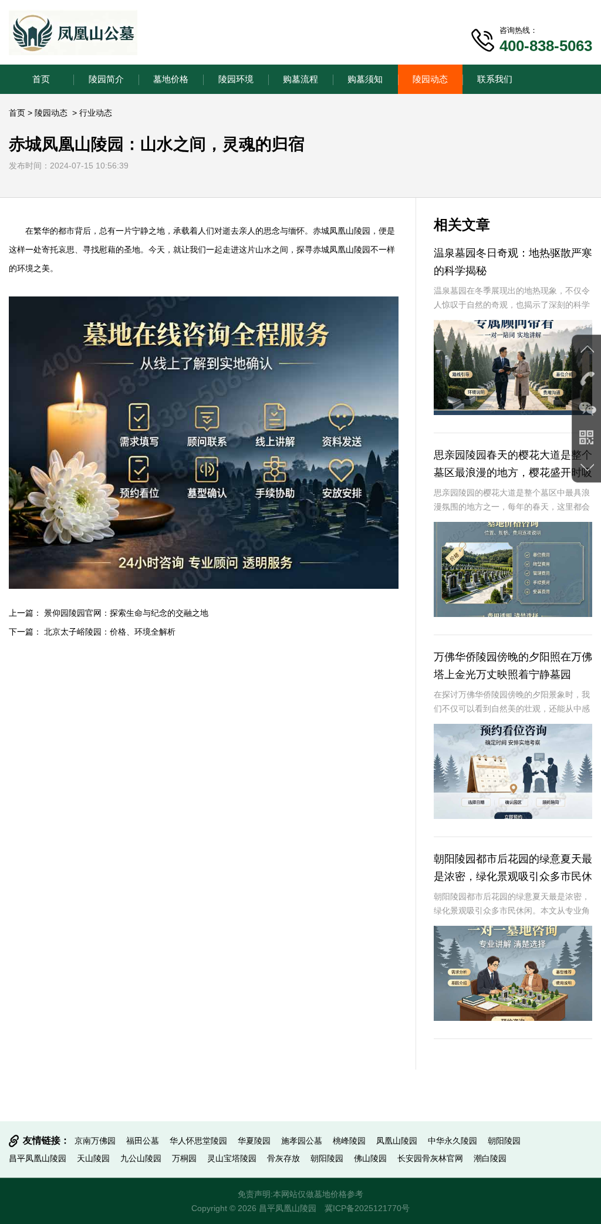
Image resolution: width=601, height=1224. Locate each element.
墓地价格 (170, 79)
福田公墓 (142, 1140)
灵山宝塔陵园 (231, 1158)
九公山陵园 (140, 1158)
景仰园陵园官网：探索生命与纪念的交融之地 (126, 613)
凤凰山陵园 (349, 230)
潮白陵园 (490, 1158)
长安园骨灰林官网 (430, 1158)
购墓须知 (365, 79)
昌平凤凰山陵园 (37, 1158)
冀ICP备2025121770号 (367, 1208)
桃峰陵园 (349, 1140)
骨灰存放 (283, 1158)
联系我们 (494, 79)
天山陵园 (93, 1158)
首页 (41, 79)
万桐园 (184, 1158)
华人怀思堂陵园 (198, 1140)
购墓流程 (300, 79)
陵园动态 (430, 79)
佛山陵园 (370, 1158)
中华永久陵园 (452, 1140)
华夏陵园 (254, 1140)
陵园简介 (106, 79)
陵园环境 (236, 79)
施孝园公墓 (301, 1140)
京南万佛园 (95, 1140)
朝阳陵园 (504, 1140)
